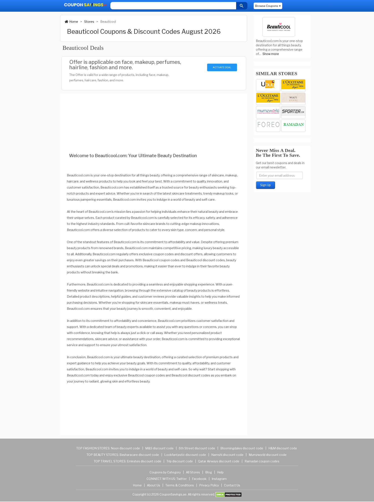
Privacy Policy (209, 485)
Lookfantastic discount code (185, 455)
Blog (208, 472)
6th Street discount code (197, 448)
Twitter (181, 479)
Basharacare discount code (139, 455)
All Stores (193, 472)
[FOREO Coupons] (268, 125)
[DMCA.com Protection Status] (229, 494)
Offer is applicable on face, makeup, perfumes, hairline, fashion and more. (125, 64)
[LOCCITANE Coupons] (268, 99)
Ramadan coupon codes (262, 461)
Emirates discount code (144, 461)
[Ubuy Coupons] (268, 85)
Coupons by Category (165, 472)
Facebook (199, 479)
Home (73, 21)
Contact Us (232, 485)
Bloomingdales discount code (241, 448)
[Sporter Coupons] (293, 112)
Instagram (219, 479)
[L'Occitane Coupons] (293, 85)
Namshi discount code (227, 455)
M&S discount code (159, 448)
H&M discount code (282, 448)
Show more (271, 54)
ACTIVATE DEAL (222, 67)
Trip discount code (179, 461)
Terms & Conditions (179, 485)
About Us (153, 485)
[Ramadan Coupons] (293, 125)
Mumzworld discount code (268, 455)
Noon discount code (125, 448)
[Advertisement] (154, 117)
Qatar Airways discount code (218, 461)
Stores (89, 21)
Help (220, 472)
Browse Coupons (266, 6)
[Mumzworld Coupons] (268, 112)
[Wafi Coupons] (293, 99)
